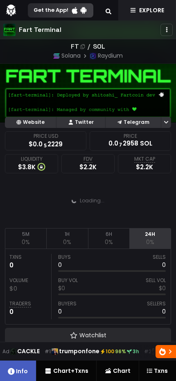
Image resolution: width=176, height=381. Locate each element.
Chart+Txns (70, 371)
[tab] (25, 238)
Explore (151, 10)
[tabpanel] (88, 287)
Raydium (110, 56)
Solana (71, 56)
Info (22, 371)
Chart (122, 371)
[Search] (108, 10)
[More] (166, 30)
